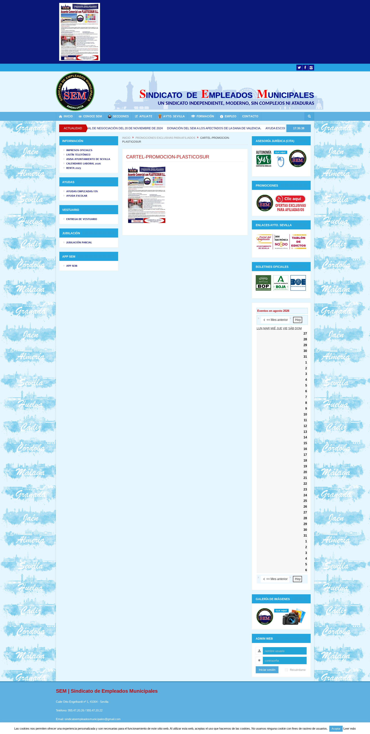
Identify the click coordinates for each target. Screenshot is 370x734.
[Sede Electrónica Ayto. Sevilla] (281, 241)
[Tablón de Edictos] (298, 241)
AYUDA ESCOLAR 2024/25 (254, 128)
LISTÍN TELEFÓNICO (78, 154)
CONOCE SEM (92, 116)
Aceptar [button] (336, 728)
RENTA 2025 (73, 168)
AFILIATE (145, 116)
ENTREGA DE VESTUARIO (81, 219)
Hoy (298, 319)
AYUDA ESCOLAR (76, 196)
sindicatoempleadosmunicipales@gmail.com (93, 719)
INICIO (68, 116)
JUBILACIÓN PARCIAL (79, 242)
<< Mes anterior (277, 319)
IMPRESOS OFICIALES (79, 150)
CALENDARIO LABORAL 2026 (83, 163)
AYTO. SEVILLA (174, 116)
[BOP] (264, 282)
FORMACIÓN (205, 116)
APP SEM (71, 266)
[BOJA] (280, 282)
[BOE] (297, 282)
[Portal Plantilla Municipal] (264, 241)
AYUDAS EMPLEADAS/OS (82, 191)
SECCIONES (121, 116)
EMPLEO (230, 116)
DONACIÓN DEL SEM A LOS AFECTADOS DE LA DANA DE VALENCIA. (185, 128)
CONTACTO (250, 116)
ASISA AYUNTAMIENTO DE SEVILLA (88, 159)
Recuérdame (298, 669)
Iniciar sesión (267, 669)
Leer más (349, 728)
